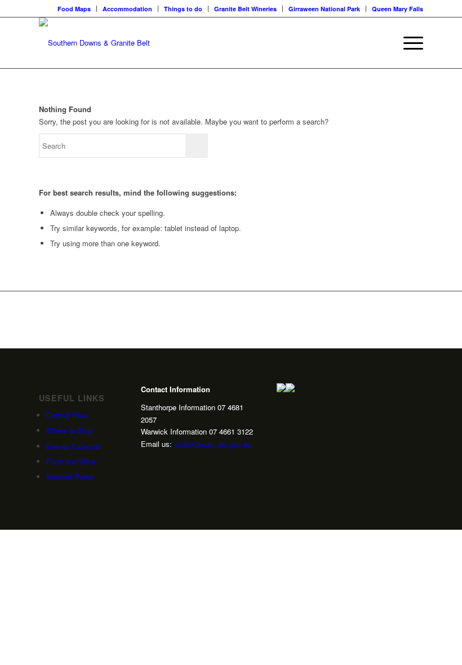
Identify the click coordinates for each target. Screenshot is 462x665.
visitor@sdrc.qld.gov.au (212, 443)
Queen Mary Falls (397, 9)
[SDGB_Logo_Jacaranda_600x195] (94, 42)
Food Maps (74, 9)
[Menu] (407, 42)
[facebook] (180, 463)
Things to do (183, 9)
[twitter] (162, 463)
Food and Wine (70, 461)
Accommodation (127, 9)
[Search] (381, 42)
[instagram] (145, 463)
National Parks (70, 476)
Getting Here (66, 415)
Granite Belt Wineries (245, 9)
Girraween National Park (324, 9)
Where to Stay (69, 430)
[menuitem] (74, 9)
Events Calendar (73, 446)
